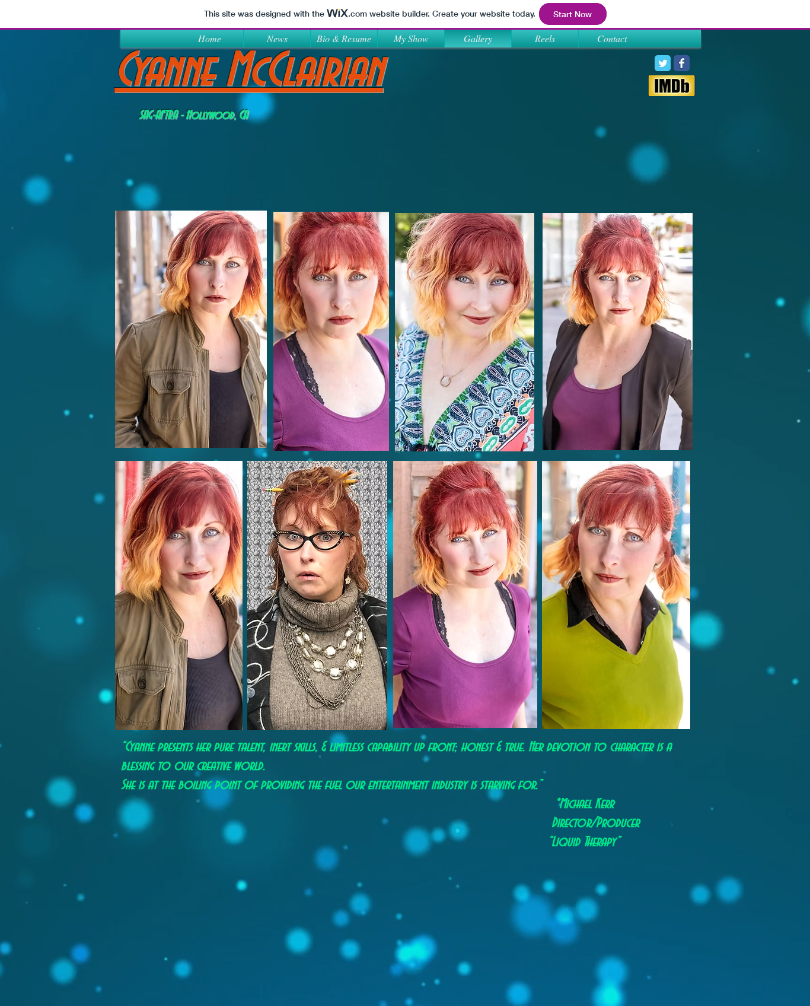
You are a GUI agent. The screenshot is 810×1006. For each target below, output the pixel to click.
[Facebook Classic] (682, 63)
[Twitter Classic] (663, 63)
